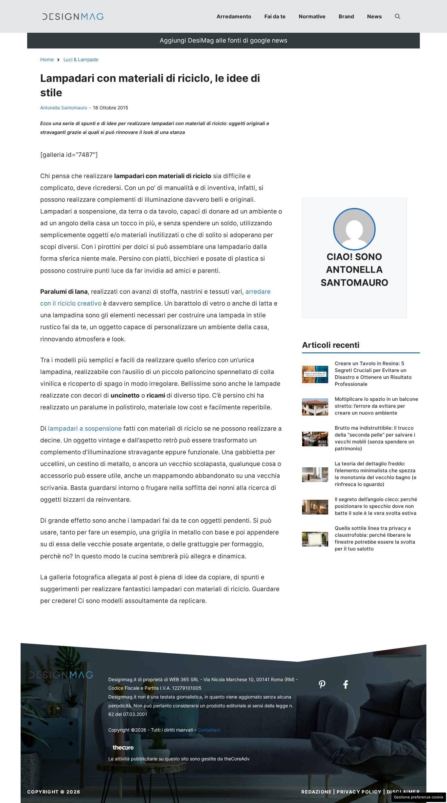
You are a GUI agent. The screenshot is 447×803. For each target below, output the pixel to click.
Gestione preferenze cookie (418, 797)
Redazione (316, 791)
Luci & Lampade (80, 59)
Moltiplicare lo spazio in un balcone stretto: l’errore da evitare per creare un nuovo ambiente (376, 406)
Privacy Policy (359, 791)
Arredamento (234, 16)
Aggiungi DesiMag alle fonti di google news (223, 40)
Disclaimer (403, 791)
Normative (312, 16)
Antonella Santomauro (63, 107)
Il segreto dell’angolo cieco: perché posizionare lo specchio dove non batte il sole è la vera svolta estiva (376, 506)
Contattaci (209, 730)
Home (47, 59)
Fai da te (275, 16)
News (374, 16)
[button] (397, 16)
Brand (346, 16)
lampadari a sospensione (85, 428)
